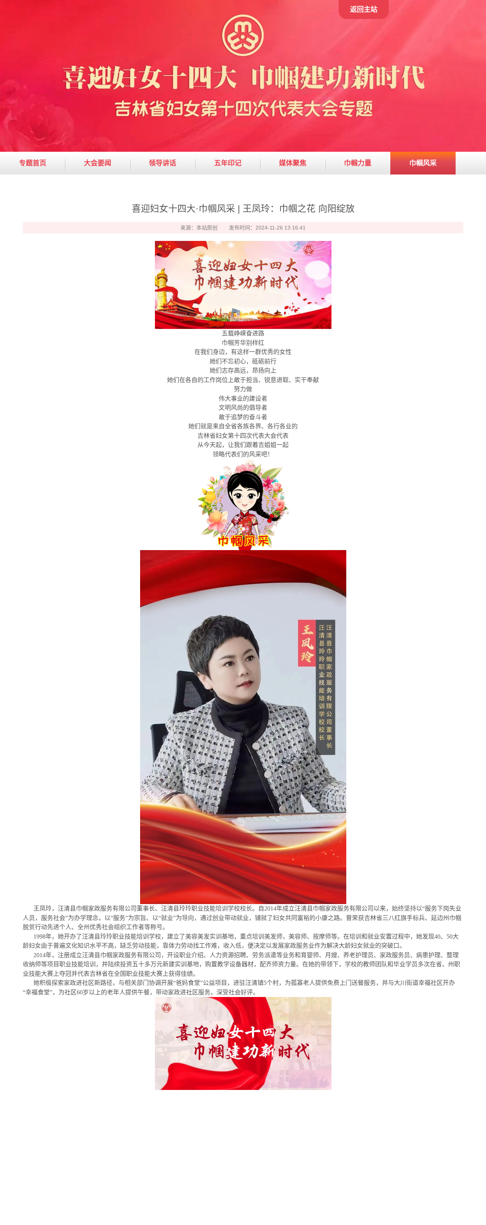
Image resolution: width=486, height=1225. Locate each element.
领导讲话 (162, 163)
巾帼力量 (357, 163)
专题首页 (32, 163)
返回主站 (363, 9)
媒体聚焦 (292, 163)
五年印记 (227, 163)
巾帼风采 (423, 163)
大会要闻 (97, 163)
